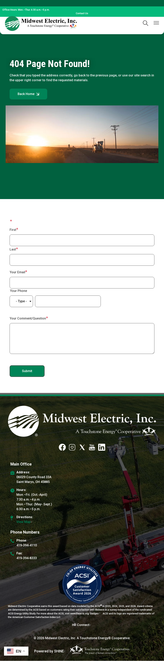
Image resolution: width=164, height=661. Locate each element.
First (13, 230)
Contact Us (82, 13)
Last (13, 249)
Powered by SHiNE (49, 651)
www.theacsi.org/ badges (84, 613)
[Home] (41, 23)
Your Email (17, 272)
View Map (23, 522)
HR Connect (80, 625)
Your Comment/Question (28, 318)
